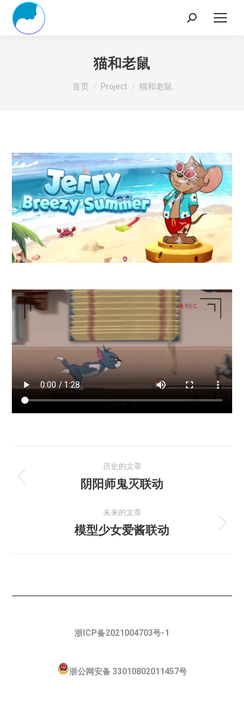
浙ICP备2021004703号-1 (122, 633)
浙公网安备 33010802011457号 (128, 671)
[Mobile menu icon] (220, 18)
